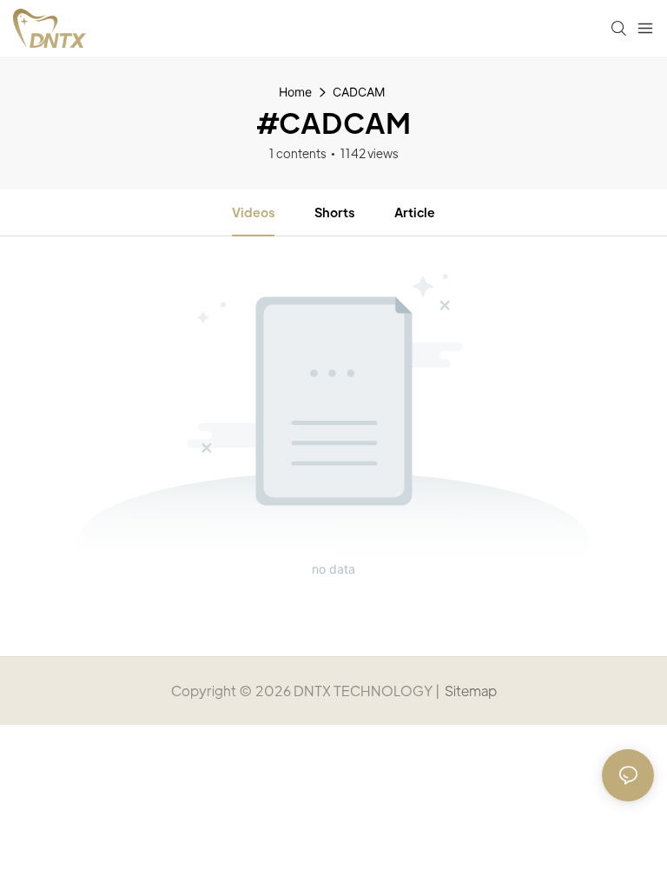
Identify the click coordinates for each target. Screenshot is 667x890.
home (295, 91)
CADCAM (359, 91)
